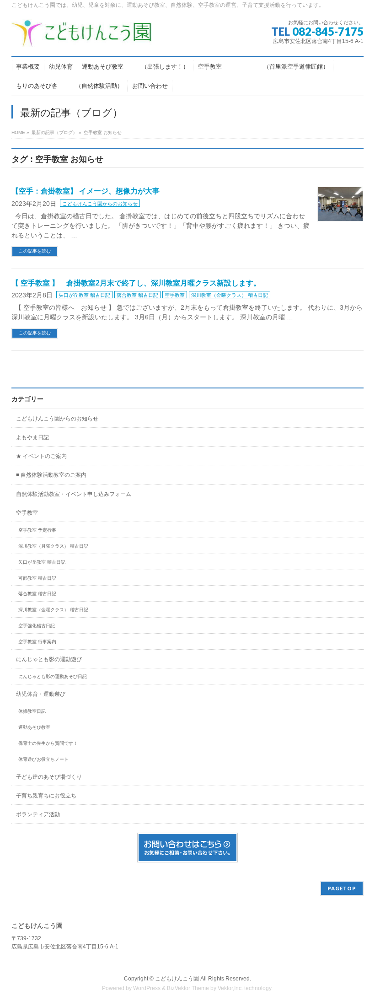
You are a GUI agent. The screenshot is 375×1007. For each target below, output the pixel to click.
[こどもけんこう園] (81, 36)
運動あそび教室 (34, 727)
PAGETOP (341, 888)
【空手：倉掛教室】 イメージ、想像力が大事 (85, 191)
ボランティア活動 (38, 814)
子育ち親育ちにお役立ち (46, 795)
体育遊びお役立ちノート (43, 759)
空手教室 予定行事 (37, 530)
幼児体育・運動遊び (40, 694)
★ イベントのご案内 (41, 456)
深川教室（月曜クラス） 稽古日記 (53, 546)
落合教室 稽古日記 (137, 295)
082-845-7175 (328, 31)
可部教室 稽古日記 (37, 578)
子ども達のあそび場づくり (49, 777)
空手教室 (175, 295)
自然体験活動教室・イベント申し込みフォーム (73, 494)
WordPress (147, 988)
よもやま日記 (32, 437)
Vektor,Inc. (230, 988)
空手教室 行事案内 (37, 641)
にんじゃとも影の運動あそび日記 (52, 676)
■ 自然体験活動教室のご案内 (51, 475)
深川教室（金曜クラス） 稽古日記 (229, 295)
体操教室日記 (32, 711)
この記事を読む (35, 250)
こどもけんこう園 (177, 978)
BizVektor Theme (188, 988)
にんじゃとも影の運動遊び (49, 659)
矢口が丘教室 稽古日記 (84, 295)
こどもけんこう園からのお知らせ (100, 203)
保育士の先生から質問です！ (48, 743)
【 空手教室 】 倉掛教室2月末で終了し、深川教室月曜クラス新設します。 (136, 283)
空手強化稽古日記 (36, 625)
